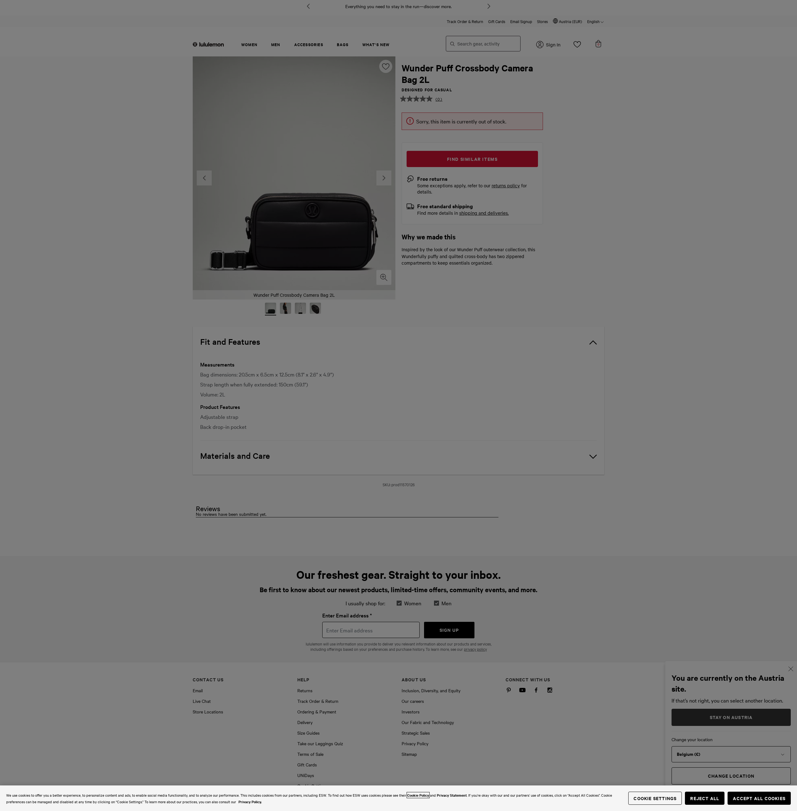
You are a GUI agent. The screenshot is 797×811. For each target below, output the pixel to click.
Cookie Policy (418, 795)
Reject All (704, 798)
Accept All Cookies (759, 798)
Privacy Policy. (250, 801)
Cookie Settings (655, 798)
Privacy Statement (452, 795)
